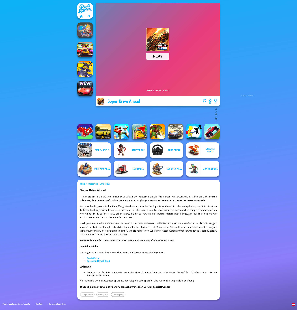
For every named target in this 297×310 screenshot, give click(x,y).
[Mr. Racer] (103, 131)
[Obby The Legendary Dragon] (85, 131)
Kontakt (39, 304)
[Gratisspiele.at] (81, 16)
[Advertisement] (247, 49)
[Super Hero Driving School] (139, 131)
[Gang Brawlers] (121, 131)
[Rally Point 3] (175, 131)
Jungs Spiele (93, 184)
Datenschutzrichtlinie (57, 304)
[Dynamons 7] (157, 131)
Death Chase (92, 258)
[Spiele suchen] (89, 16)
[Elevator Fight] (85, 30)
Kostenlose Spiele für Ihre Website (16, 304)
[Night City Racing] (85, 88)
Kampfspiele (118, 294)
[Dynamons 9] (85, 69)
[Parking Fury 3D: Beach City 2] (85, 49)
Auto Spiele (105, 184)
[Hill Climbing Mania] (212, 131)
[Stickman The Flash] (194, 131)
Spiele (82, 184)
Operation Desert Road (98, 260)
